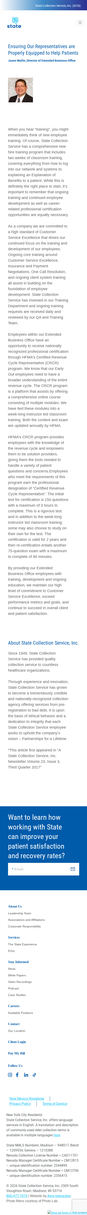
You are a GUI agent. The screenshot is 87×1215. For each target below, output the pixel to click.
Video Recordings (20, 982)
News (11, 968)
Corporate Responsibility (24, 926)
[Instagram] (10, 1075)
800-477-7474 (16, 1196)
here (57, 1135)
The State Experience (22, 944)
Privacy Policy (20, 1103)
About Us (15, 906)
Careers (13, 1006)
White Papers (17, 975)
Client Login (17, 1042)
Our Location (16, 1030)
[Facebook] (18, 1075)
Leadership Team (19, 913)
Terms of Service (54, 1103)
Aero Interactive (59, 1196)
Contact (13, 1024)
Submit (73, 870)
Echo (11, 951)
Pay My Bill (16, 1053)
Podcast (13, 988)
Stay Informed (18, 962)
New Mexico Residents (27, 1098)
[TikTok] (34, 1075)
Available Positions (20, 1013)
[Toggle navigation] (80, 22)
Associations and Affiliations (26, 919)
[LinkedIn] (26, 1075)
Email (18, 869)
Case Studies (17, 995)
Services (14, 937)
